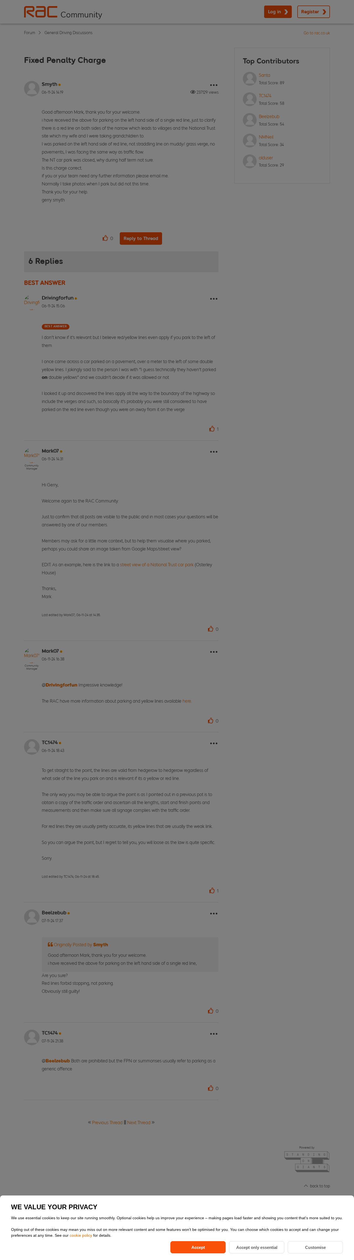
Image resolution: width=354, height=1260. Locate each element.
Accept (198, 1247)
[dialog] (177, 1227)
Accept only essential (256, 1247)
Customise (315, 1247)
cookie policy (81, 1235)
